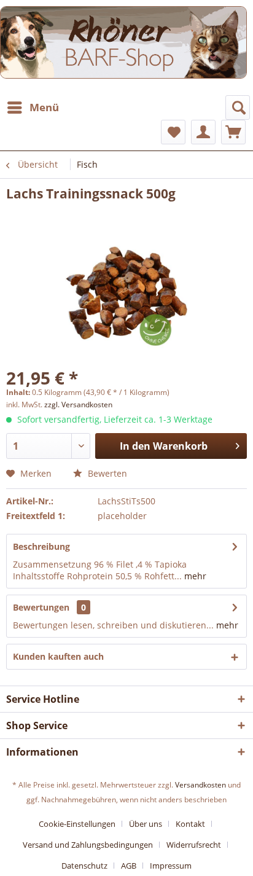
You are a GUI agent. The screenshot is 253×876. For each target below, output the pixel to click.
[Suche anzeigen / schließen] (237, 107)
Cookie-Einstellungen (77, 823)
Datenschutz (84, 865)
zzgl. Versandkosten (78, 404)
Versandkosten (200, 785)
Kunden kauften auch (58, 656)
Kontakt (190, 823)
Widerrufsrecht (193, 844)
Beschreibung (41, 546)
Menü (44, 107)
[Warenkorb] (233, 132)
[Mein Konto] (203, 132)
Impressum (171, 865)
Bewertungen (41, 607)
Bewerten (106, 473)
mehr (194, 576)
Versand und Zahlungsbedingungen (88, 844)
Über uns (145, 823)
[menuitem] (32, 107)
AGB (128, 865)
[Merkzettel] (173, 132)
